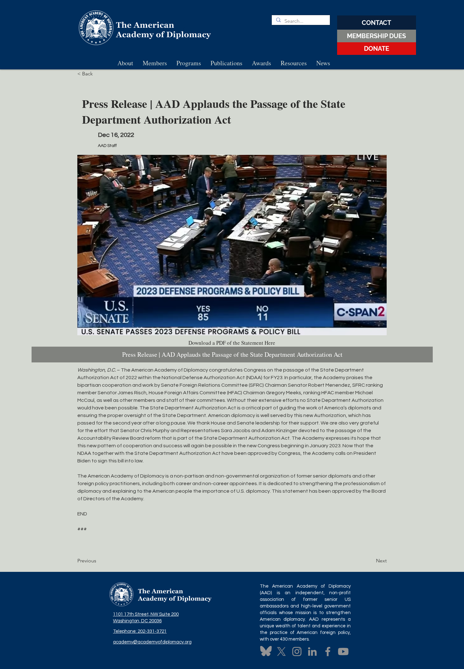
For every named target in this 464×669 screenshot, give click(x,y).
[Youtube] (343, 651)
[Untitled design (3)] (266, 651)
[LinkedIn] (312, 651)
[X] (281, 651)
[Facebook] (328, 651)
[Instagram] (297, 651)
